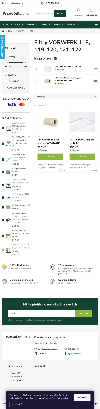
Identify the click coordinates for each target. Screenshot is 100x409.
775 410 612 (43, 353)
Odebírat (83, 313)
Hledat (60, 13)
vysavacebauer (74, 353)
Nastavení (16, 404)
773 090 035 (73, 349)
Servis (4, 3)
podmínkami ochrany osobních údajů (48, 320)
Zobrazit (50, 156)
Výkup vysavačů (17, 3)
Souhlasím (82, 397)
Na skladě (14, 81)
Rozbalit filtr (15, 88)
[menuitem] (8, 25)
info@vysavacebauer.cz (48, 349)
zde (68, 398)
